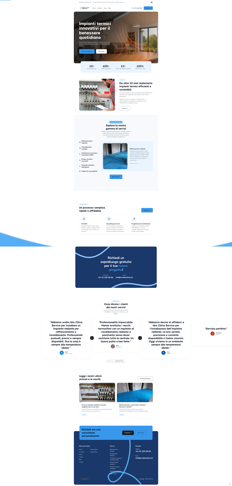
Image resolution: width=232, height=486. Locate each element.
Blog (109, 8)
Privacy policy (93, 449)
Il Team (81, 457)
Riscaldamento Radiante (114, 454)
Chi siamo (99, 8)
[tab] (88, 142)
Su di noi (125, 108)
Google (122, 361)
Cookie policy (93, 452)
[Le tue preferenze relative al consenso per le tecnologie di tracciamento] (230, 484)
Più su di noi (101, 51)
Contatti (81, 462)
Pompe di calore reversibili (114, 463)
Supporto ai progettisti (115, 471)
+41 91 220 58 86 (105, 277)
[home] (85, 8)
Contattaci (148, 8)
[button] (92, 338)
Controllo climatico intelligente (115, 467)
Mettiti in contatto (87, 51)
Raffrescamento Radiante (114, 450)
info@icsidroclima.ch (124, 277)
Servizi (105, 8)
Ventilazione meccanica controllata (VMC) (116, 459)
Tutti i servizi (116, 176)
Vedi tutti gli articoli (145, 378)
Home (94, 8)
